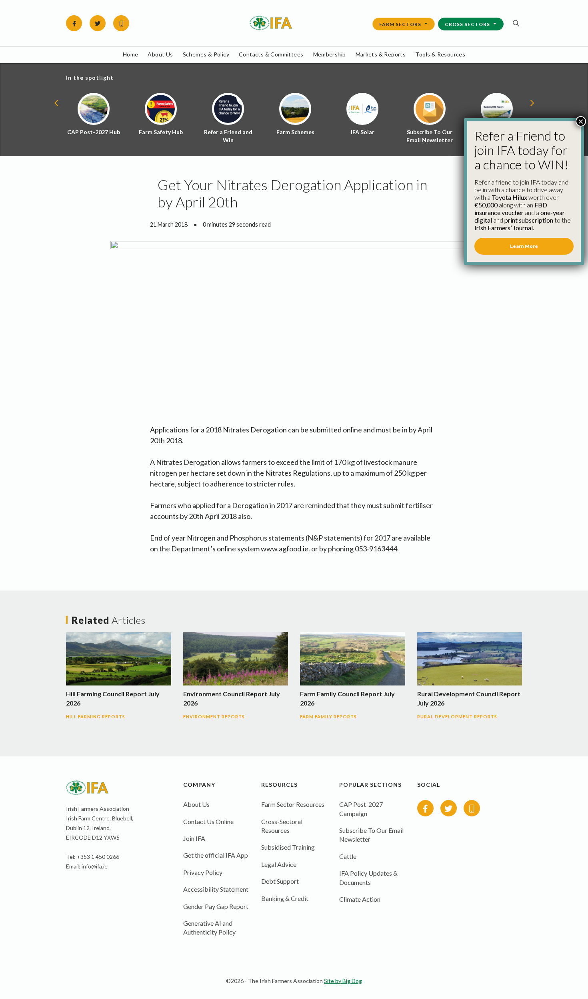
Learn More (524, 246)
